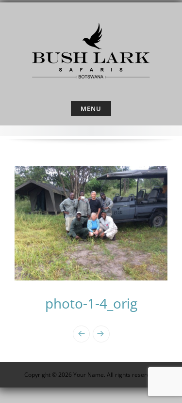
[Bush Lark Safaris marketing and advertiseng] (91, 49)
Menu (91, 108)
